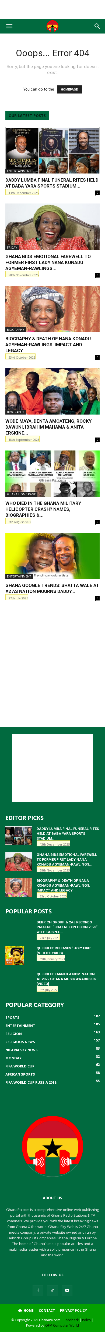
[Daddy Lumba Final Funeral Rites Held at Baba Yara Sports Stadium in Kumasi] (52, 150)
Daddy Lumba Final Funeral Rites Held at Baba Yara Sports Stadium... (68, 833)
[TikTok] (52, 1290)
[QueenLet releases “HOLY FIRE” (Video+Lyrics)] (14, 955)
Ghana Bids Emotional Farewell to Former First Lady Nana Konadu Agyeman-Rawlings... (48, 262)
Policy (86, 1320)
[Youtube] (67, 1290)
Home (28, 1310)
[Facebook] (38, 1290)
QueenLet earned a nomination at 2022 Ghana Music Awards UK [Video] (66, 979)
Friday (12, 247)
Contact (47, 1310)
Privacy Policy (73, 1310)
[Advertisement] (52, 9)
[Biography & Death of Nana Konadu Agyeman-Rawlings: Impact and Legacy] (52, 309)
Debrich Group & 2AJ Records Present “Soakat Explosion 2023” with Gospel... (67, 927)
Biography (15, 330)
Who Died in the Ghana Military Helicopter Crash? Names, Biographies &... (43, 509)
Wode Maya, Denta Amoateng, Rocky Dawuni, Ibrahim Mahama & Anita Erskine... (48, 427)
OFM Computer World (62, 1325)
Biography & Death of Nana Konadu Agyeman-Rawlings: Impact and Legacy (48, 344)
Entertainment (19, 171)
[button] (9, 26)
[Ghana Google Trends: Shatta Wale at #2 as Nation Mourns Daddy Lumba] (52, 556)
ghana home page (21, 494)
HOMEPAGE (69, 89)
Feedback (71, 1320)
